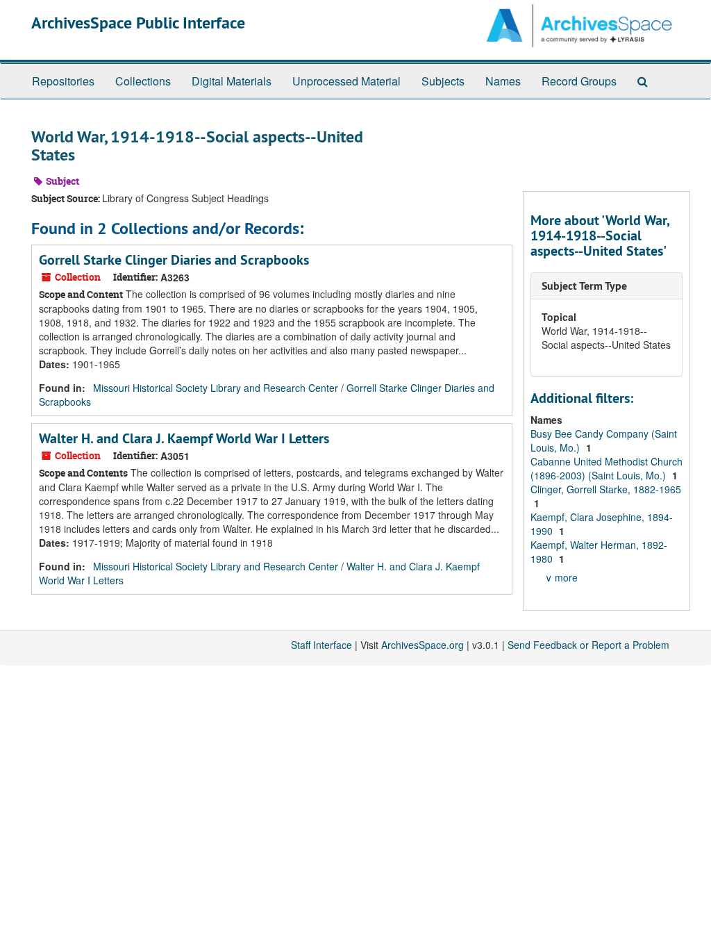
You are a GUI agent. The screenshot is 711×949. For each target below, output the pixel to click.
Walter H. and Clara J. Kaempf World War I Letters (184, 438)
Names (503, 81)
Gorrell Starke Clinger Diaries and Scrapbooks (174, 260)
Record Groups (579, 81)
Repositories (63, 81)
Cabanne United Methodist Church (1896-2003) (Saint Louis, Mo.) (606, 468)
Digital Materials (231, 81)
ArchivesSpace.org (422, 645)
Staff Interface (321, 645)
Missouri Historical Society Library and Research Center (215, 388)
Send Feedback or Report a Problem (588, 645)
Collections (143, 81)
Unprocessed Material (346, 81)
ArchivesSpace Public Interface (138, 22)
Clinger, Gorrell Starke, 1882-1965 (605, 489)
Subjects (443, 81)
